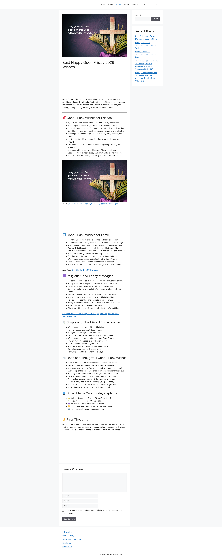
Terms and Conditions (71, 539)
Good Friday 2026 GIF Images (85, 270)
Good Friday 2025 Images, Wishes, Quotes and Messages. (93, 204)
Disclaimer (66, 543)
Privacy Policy (68, 532)
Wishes (118, 4)
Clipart (144, 4)
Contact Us (67, 547)
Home (103, 4)
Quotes (126, 4)
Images (110, 4)
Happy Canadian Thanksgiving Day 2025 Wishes (145, 45)
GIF (151, 4)
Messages (135, 4)
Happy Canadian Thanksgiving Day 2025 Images (145, 54)
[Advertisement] (94, 85)
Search (138, 15)
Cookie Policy (68, 536)
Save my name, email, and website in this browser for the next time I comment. (93, 511)
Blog (156, 4)
